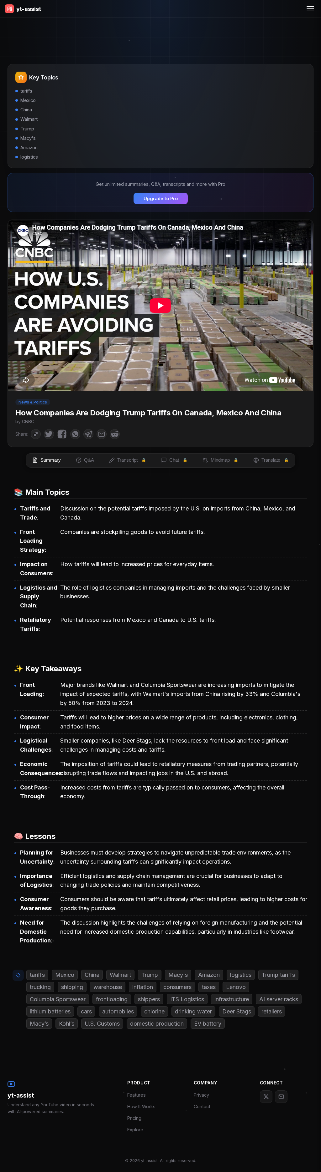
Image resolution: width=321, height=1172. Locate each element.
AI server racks (278, 999)
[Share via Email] (102, 434)
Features (136, 1095)
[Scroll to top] (307, 1158)
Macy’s (39, 1023)
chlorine (154, 1011)
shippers (149, 999)
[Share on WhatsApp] (75, 434)
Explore (135, 1129)
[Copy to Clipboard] (36, 434)
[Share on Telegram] (88, 434)
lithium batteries (50, 1011)
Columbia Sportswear (58, 999)
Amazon (209, 975)
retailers (271, 1011)
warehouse (107, 987)
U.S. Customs (102, 1023)
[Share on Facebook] (62, 434)
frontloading (112, 999)
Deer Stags (236, 1011)
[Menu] (310, 8)
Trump (149, 975)
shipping (72, 987)
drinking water (193, 1011)
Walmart (120, 975)
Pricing (134, 1118)
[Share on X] (49, 434)
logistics (240, 975)
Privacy (201, 1095)
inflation (142, 987)
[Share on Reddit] (115, 434)
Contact (202, 1106)
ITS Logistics (187, 999)
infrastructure (231, 999)
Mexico (64, 975)
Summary (50, 460)
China (92, 975)
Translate (275, 460)
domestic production (157, 1023)
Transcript (131, 460)
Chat (178, 460)
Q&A (89, 460)
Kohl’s (66, 1023)
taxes (209, 987)
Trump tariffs (278, 975)
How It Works (141, 1106)
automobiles (118, 1011)
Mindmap (224, 460)
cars (86, 1011)
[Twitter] (266, 1096)
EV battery (207, 1023)
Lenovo (236, 987)
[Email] (281, 1096)
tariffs (37, 975)
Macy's (178, 975)
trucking (40, 987)
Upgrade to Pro (161, 198)
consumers (177, 987)
